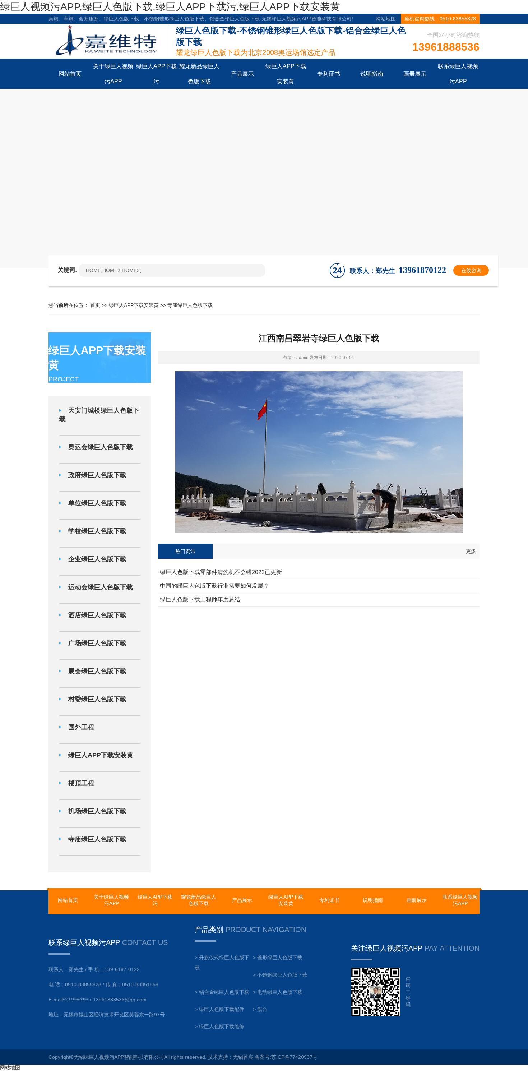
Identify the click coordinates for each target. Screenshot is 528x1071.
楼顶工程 (81, 783)
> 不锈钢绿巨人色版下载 (280, 975)
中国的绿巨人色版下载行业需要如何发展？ (214, 586)
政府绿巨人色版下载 (97, 475)
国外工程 (81, 727)
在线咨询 (471, 270)
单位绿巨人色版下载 (97, 503)
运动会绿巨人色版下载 (100, 587)
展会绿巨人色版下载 (97, 671)
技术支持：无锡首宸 (230, 1057)
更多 (471, 551)
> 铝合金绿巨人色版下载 (222, 992)
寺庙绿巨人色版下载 (190, 305)
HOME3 (131, 270)
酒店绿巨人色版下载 (97, 615)
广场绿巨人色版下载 (97, 643)
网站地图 (386, 19)
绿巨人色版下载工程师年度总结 (200, 599)
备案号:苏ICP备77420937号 (286, 1057)
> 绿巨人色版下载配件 (219, 1009)
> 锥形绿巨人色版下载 (277, 957)
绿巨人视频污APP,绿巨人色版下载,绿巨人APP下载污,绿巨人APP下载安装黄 (170, 6)
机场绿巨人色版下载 (97, 811)
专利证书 (329, 900)
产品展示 (242, 900)
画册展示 (417, 900)
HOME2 (111, 270)
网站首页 (68, 900)
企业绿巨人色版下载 (97, 559)
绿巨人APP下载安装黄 (134, 305)
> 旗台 (260, 1009)
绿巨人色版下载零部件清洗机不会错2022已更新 (221, 572)
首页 (95, 305)
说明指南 (373, 900)
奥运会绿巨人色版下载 (100, 447)
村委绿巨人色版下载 (97, 699)
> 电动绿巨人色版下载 (277, 992)
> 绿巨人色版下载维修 (219, 1026)
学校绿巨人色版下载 (97, 531)
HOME (93, 270)
